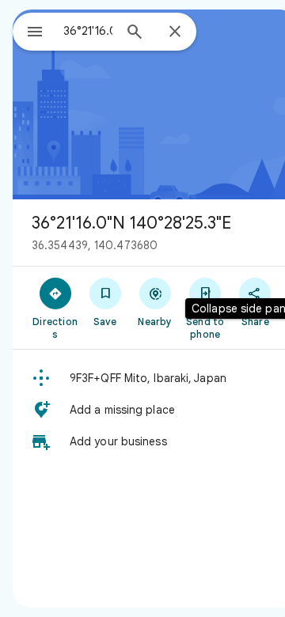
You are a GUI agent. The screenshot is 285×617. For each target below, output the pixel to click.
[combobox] (87, 30)
